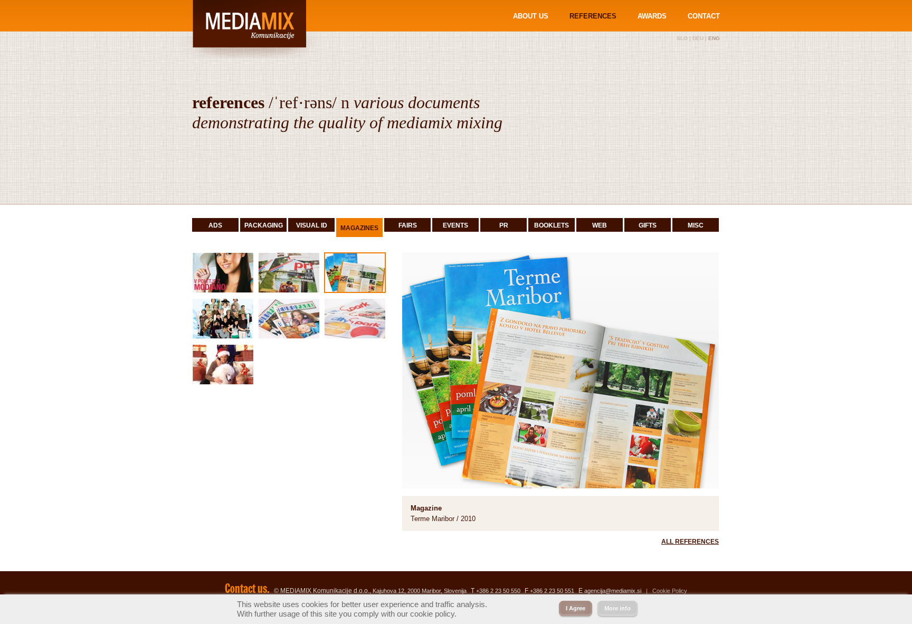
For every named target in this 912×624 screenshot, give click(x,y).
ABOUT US (530, 16)
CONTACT (704, 16)
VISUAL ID (311, 225)
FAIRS (407, 225)
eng (714, 38)
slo (682, 38)
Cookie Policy (669, 591)
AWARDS (652, 16)
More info (617, 608)
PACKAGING (263, 225)
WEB (599, 225)
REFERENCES (592, 16)
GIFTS (648, 225)
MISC (696, 225)
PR (503, 225)
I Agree (575, 608)
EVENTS (455, 225)
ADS (215, 225)
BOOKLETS (551, 225)
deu (698, 38)
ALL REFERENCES (690, 541)
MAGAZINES (359, 228)
